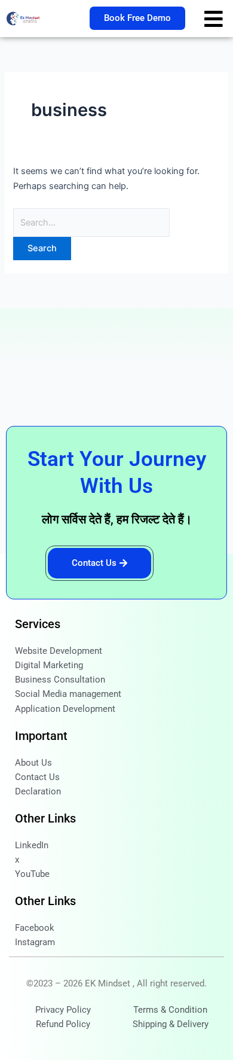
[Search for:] (91, 222)
